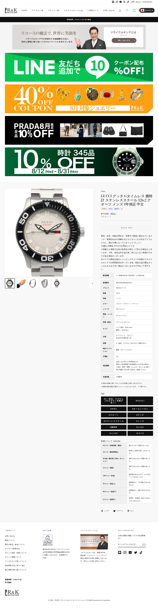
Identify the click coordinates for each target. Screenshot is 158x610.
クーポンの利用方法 (12, 548)
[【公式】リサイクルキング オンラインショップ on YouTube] (130, 552)
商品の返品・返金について (15, 544)
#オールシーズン (140, 409)
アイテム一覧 (37, 10)
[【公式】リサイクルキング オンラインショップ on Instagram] (124, 552)
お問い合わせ (109, 10)
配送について (10, 540)
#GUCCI (140, 401)
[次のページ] (91, 283)
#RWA (113, 409)
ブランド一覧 (53, 10)
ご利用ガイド (93, 10)
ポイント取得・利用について (15, 553)
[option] (79, 19)
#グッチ (140, 415)
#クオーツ (114, 415)
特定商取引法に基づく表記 (15, 565)
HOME (24, 10)
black (140, 427)
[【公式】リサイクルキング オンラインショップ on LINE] (119, 552)
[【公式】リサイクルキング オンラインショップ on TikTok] (140, 552)
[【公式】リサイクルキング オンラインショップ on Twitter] (135, 552)
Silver (114, 433)
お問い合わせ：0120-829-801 (141, 2)
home (103, 191)
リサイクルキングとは (73, 10)
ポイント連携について (13, 557)
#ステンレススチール (114, 421)
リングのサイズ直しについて (15, 561)
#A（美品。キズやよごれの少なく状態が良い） (114, 401)
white (140, 433)
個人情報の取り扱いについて (15, 570)
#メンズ (140, 421)
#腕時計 (114, 427)
